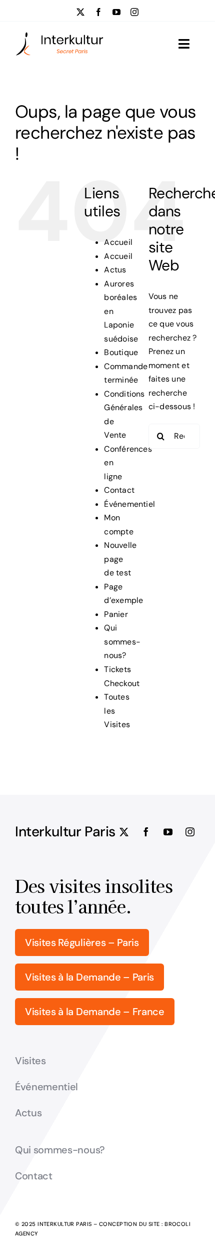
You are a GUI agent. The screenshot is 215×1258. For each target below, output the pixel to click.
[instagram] (134, 12)
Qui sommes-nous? (122, 641)
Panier (116, 614)
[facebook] (98, 12)
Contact (119, 490)
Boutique (121, 352)
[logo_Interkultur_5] (59, 35)
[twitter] (80, 12)
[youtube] (116, 12)
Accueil (118, 242)
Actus (115, 269)
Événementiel (129, 504)
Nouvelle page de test (120, 559)
